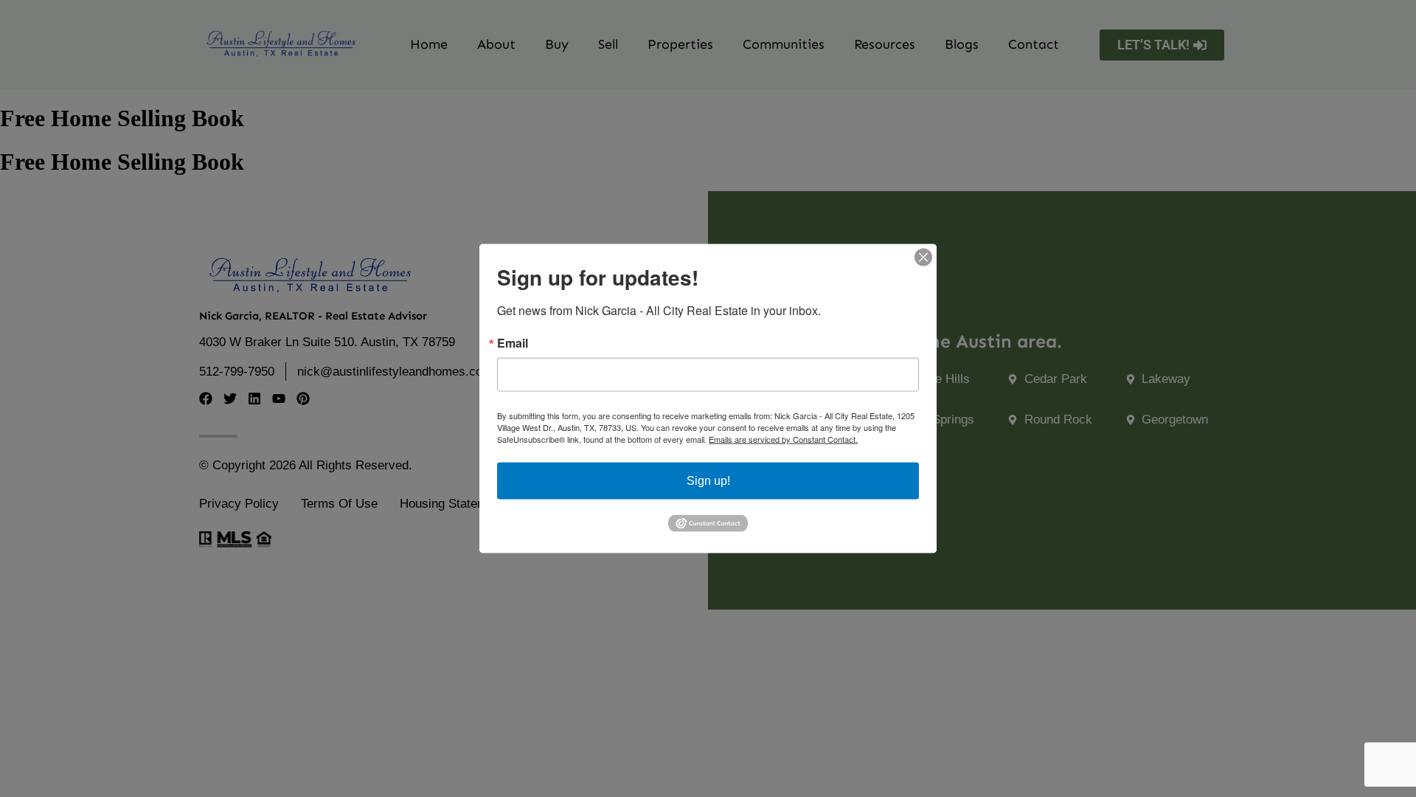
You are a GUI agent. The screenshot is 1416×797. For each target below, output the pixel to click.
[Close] (923, 257)
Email (512, 343)
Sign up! (708, 481)
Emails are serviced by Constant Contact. (783, 439)
